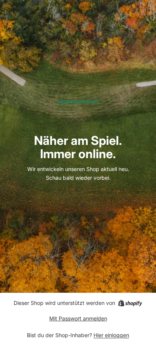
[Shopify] (130, 303)
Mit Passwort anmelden (78, 318)
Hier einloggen (111, 335)
